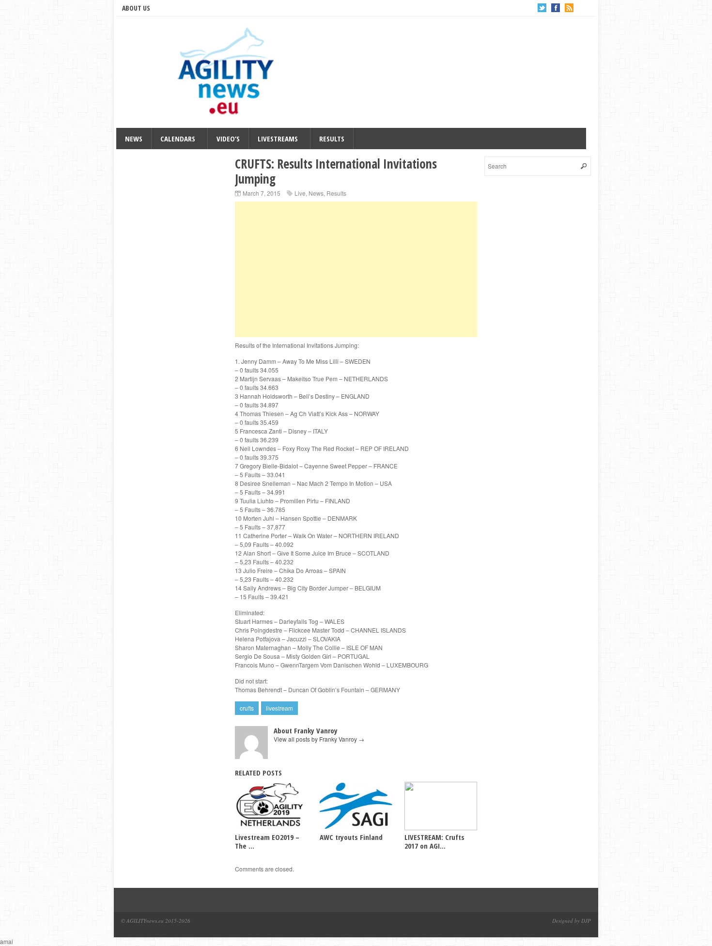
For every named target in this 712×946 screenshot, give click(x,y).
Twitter (542, 7)
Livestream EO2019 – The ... (267, 841)
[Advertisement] (356, 269)
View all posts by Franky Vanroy (319, 739)
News (133, 138)
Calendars (177, 138)
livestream (279, 708)
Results (331, 138)
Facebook (555, 7)
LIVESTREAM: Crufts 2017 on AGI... (434, 841)
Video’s (228, 138)
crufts (247, 708)
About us (136, 8)
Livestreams (278, 138)
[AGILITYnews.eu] (227, 74)
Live (300, 193)
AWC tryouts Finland (351, 837)
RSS (569, 7)
